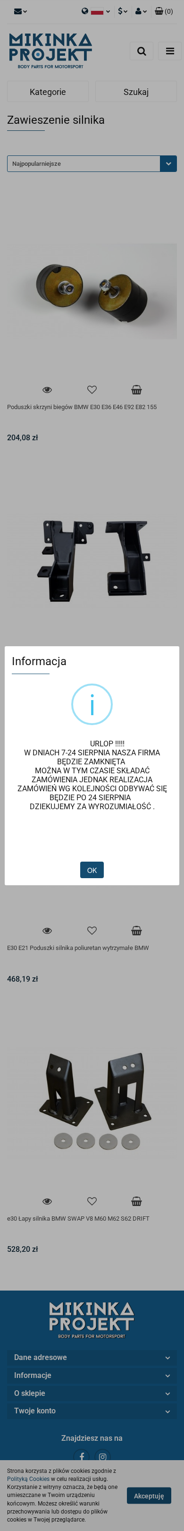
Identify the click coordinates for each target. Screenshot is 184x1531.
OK (92, 870)
